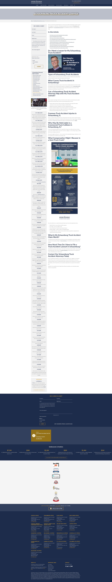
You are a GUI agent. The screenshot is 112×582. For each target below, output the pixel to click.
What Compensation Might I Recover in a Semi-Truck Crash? (59, 43)
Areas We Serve (51, 5)
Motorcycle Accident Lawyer (37, 87)
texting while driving (76, 86)
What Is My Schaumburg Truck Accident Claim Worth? (58, 45)
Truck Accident (50, 569)
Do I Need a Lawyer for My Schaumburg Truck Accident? (59, 35)
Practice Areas (59, 5)
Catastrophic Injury (36, 80)
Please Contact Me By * (36, 58)
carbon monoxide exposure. (39, 159)
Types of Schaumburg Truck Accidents (56, 36)
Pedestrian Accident (51, 568)
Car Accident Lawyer (36, 79)
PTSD (76, 120)
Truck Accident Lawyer (36, 92)
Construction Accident (36, 83)
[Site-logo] (39, 2)
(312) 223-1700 (76, 2)
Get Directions (39, 438)
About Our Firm (43, 5)
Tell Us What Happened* (36, 49)
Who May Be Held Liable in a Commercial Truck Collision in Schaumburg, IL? (62, 42)
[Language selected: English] (75, 5)
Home (37, 5)
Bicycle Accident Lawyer (37, 75)
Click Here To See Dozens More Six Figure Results (56, 457)
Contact (71, 5)
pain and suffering (64, 240)
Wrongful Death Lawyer (37, 95)
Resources (66, 5)
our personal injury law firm (58, 27)
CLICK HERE (57, 505)
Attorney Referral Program (51, 570)
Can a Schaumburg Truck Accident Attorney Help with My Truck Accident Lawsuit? (63, 39)
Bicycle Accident (50, 565)
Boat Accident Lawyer (36, 76)
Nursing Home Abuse (36, 88)
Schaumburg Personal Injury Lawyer (39, 20)
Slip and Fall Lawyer (36, 91)
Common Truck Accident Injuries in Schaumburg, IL (58, 40)
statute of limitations (64, 250)
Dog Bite (34, 84)
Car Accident (50, 564)
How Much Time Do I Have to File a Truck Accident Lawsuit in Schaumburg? (62, 46)
